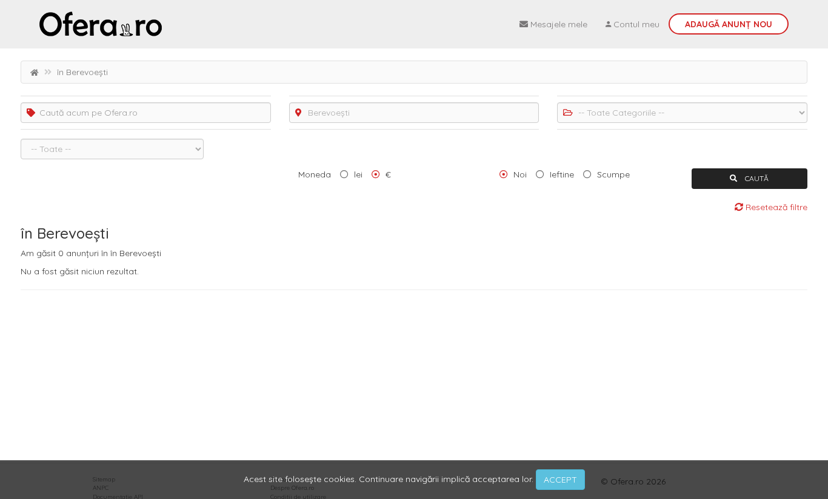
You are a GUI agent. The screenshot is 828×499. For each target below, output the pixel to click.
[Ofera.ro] (100, 24)
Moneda (314, 174)
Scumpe (613, 174)
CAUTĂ (756, 178)
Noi (520, 174)
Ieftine (562, 174)
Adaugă (728, 24)
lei (358, 174)
